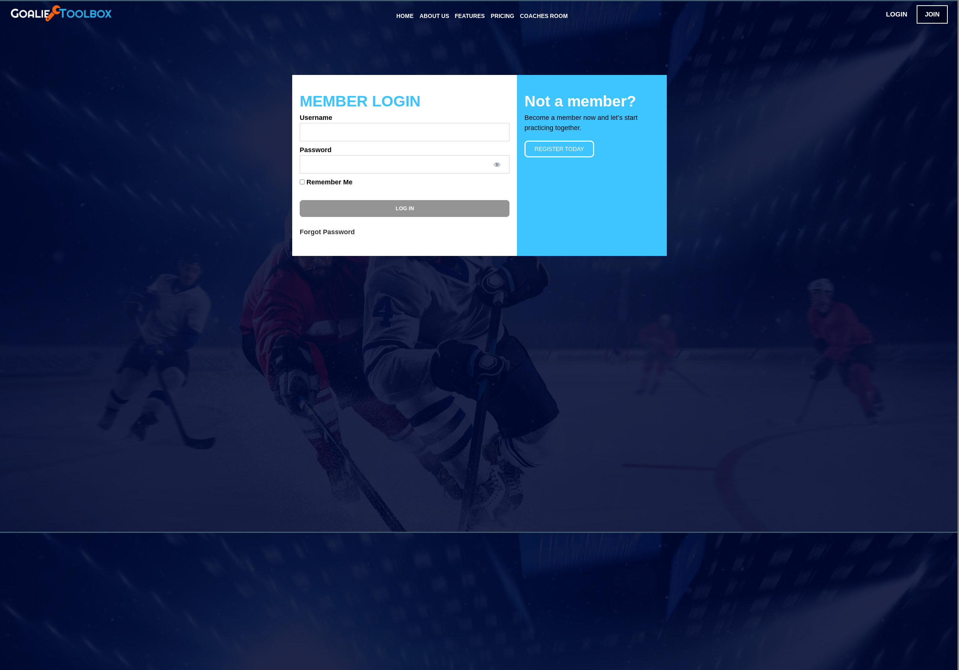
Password (316, 150)
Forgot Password (327, 232)
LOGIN (896, 14)
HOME (405, 16)
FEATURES (470, 16)
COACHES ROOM (544, 16)
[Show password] (496, 164)
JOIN (932, 14)
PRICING (502, 16)
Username (316, 117)
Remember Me (329, 182)
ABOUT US (434, 16)
